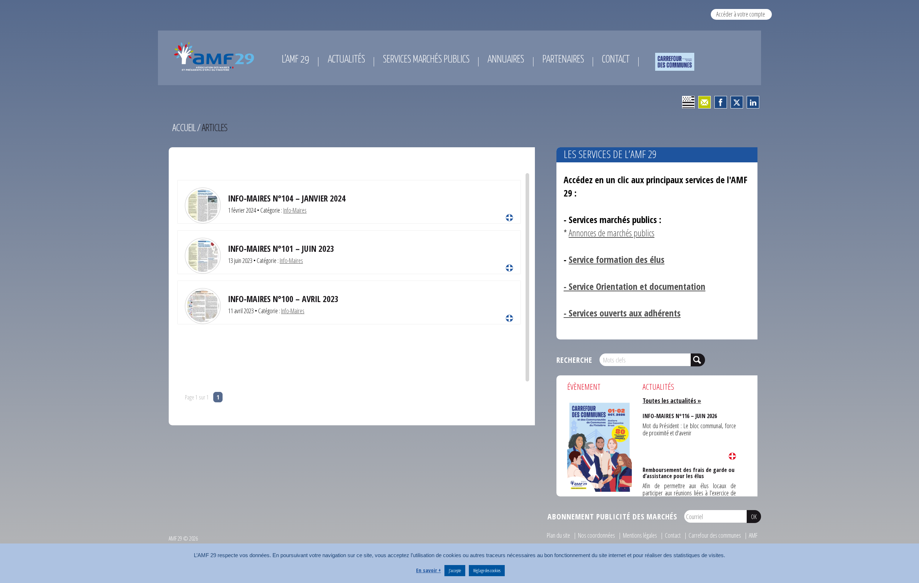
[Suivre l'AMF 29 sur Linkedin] (753, 102)
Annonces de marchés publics (611, 233)
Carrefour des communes (715, 535)
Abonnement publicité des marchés (612, 516)
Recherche (574, 360)
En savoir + (428, 570)
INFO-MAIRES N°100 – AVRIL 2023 (283, 299)
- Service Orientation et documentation (634, 286)
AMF (753, 535)
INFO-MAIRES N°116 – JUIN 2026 (679, 416)
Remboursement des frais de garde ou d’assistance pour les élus (688, 472)
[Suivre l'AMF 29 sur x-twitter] (737, 102)
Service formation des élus (616, 259)
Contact (673, 535)
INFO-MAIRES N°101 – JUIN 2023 (281, 248)
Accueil (184, 127)
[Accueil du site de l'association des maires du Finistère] (215, 56)
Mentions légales (640, 535)
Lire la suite (509, 217)
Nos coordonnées (596, 535)
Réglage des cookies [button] (486, 570)
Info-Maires (295, 210)
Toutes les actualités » (672, 400)
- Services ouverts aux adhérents (622, 313)
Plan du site (558, 535)
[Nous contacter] (704, 102)
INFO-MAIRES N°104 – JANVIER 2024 (287, 198)
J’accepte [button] (455, 570)
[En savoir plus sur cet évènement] (599, 446)
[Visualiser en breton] (688, 102)
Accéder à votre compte (740, 14)
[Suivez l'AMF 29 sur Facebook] (721, 102)
